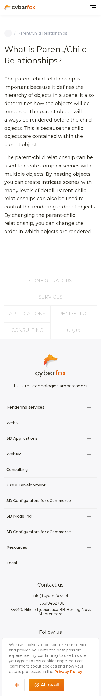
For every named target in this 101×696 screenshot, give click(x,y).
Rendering (73, 314)
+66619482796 (50, 603)
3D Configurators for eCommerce (38, 500)
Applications (27, 314)
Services (50, 297)
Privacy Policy (68, 671)
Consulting (27, 330)
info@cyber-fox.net (50, 596)
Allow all (50, 684)
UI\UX (74, 331)
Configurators (50, 281)
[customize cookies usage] (17, 685)
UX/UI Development (26, 485)
